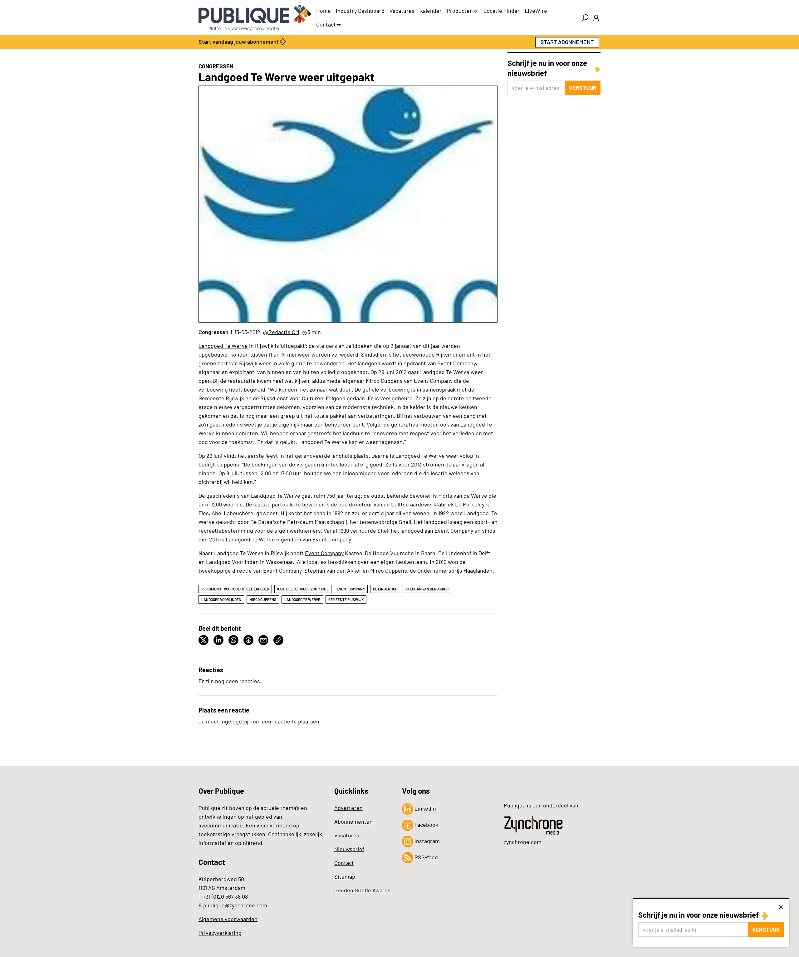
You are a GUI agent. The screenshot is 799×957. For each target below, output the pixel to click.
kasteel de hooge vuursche (303, 589)
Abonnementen (353, 821)
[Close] (781, 907)
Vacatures (402, 10)
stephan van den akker (427, 589)
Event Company (324, 553)
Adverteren (348, 807)
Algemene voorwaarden (228, 918)
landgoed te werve (302, 599)
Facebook (425, 824)
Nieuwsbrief (349, 849)
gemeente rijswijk (346, 599)
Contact (326, 24)
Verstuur (766, 929)
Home (323, 10)
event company (351, 589)
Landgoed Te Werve (223, 345)
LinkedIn (424, 808)
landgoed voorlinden (221, 599)
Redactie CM (283, 331)
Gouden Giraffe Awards (362, 890)
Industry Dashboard (360, 10)
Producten (460, 10)
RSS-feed (425, 857)
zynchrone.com (523, 841)
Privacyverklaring (220, 932)
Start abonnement (567, 41)
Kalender (430, 10)
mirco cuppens (262, 599)
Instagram (426, 840)
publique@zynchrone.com (235, 905)
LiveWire (536, 10)
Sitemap (344, 876)
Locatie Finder (501, 10)
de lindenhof (385, 589)
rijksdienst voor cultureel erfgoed (235, 589)
